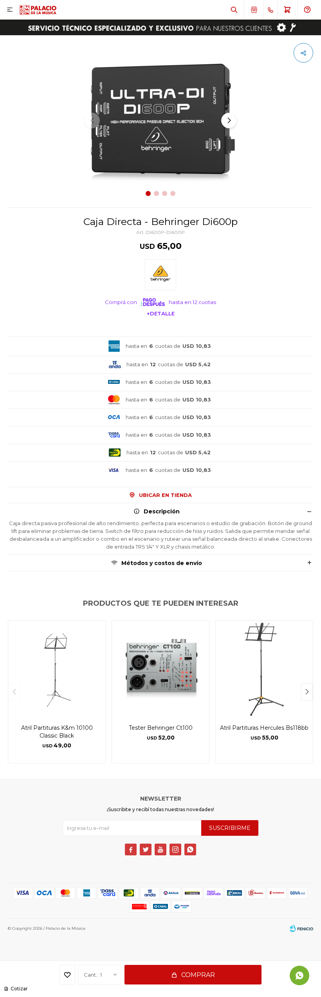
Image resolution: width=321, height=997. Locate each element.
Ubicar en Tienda (165, 495)
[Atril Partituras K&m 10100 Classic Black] (57, 669)
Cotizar (19, 989)
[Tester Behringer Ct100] (160, 669)
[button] (234, 10)
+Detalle (161, 313)
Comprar (198, 975)
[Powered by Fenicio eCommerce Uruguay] (301, 928)
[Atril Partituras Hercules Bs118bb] (264, 669)
